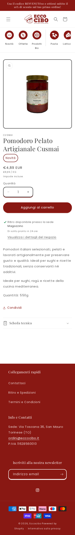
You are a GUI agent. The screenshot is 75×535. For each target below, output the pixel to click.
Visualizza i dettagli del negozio (32, 237)
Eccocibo (35, 523)
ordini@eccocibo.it (23, 438)
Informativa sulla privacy (44, 528)
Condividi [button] (14, 308)
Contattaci (17, 383)
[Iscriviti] (61, 474)
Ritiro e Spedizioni (22, 393)
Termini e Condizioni (24, 402)
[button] (8, 19)
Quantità (9, 183)
